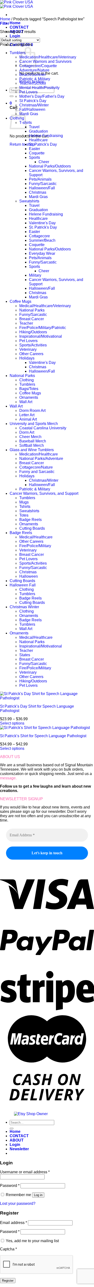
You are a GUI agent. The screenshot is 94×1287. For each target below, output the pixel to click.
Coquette (37, 153)
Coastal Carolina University (42, 428)
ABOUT (17, 1140)
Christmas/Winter (34, 105)
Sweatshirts (29, 201)
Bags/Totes (28, 389)
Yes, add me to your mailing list (32, 1241)
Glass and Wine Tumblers (32, 450)
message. (8, 778)
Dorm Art (26, 432)
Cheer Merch (30, 437)
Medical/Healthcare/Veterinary (45, 306)
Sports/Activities (33, 345)
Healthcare (38, 140)
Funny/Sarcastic (43, 184)
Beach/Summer (32, 74)
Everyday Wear (42, 253)
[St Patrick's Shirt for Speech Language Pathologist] (45, 728)
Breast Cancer (31, 319)
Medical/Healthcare (36, 537)
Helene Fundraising (46, 136)
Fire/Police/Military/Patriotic (42, 328)
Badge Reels (30, 520)
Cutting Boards (32, 528)
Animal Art (28, 419)
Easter (34, 149)
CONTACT (19, 27)
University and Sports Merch (34, 424)
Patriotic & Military (34, 79)
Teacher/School (32, 83)
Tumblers (18, 53)
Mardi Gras (28, 114)
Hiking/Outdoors (33, 332)
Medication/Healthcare (38, 454)
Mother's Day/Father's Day (41, 96)
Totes (23, 515)
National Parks (32, 310)
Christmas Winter (24, 607)
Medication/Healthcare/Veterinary (47, 57)
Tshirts (24, 506)
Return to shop (22, 144)
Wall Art (25, 402)
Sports (34, 157)
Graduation (38, 131)
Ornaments (28, 397)
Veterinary (28, 349)
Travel (34, 127)
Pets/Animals (40, 179)
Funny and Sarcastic (36, 472)
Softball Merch (31, 445)
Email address (13, 1223)
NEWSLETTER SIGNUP (21, 799)
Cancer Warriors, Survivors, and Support (44, 493)
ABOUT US (10, 757)
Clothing (26, 380)
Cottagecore (39, 236)
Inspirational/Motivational (40, 336)
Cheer (44, 162)
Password (10, 1185)
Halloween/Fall (42, 188)
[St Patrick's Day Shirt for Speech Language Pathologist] (47, 698)
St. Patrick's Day (43, 144)
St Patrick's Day (32, 101)
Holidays (26, 358)
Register (7, 1280)
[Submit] (11, 96)
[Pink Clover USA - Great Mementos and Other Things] (16, 4)
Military (35, 275)
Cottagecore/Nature (36, 467)
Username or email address (25, 1172)
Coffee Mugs (20, 301)
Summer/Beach (42, 240)
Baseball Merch (32, 441)
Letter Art (26, 415)
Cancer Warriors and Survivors (45, 61)
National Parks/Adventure (41, 458)
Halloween (28, 576)
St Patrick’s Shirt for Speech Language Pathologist (43, 736)
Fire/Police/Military (35, 546)
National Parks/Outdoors (50, 166)
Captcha (8, 1249)
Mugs (24, 502)
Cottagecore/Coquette (38, 66)
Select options (12, 723)
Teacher (26, 323)
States (24, 655)
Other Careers (31, 354)
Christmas (37, 192)
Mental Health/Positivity (39, 88)
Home (15, 23)
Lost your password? (17, 1203)
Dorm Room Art (32, 410)
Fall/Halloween (32, 109)
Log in (38, 1195)
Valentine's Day (42, 223)
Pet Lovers (28, 92)
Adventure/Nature (34, 70)
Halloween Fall (23, 585)
